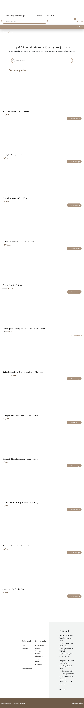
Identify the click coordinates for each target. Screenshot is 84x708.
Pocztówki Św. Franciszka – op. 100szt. (18, 545)
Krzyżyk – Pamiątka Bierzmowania (16, 154)
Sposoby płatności (40, 651)
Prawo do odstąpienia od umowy (39, 656)
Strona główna (8, 32)
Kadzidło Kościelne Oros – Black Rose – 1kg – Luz (22, 372)
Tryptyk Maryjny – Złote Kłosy (15, 198)
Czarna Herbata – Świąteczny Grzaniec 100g (20, 502)
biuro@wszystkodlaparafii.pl (15, 15)
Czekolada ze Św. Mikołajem (13, 285)
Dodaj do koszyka (75, 118)
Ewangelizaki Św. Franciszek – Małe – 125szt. (20, 415)
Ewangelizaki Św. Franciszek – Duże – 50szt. (20, 458)
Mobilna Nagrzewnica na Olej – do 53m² (18, 241)
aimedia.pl (80, 703)
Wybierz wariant (75, 335)
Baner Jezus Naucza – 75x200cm (15, 111)
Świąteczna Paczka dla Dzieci (13, 589)
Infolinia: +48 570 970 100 (45, 15)
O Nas (24, 645)
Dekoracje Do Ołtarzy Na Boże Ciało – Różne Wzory (23, 328)
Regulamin (25, 648)
